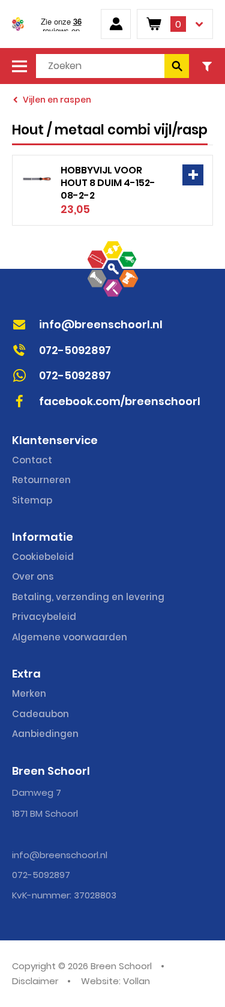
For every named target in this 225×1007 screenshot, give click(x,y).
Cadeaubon (40, 714)
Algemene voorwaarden (69, 637)
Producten (19, 66)
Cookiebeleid (43, 556)
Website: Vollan (115, 981)
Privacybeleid (44, 616)
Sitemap (32, 500)
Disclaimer (35, 981)
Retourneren (41, 479)
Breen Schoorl (18, 24)
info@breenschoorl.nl (101, 324)
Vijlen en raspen (57, 100)
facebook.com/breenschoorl (119, 401)
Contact (32, 460)
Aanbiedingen (45, 733)
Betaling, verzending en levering (88, 597)
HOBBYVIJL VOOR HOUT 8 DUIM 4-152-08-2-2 (108, 182)
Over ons (32, 576)
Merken (29, 693)
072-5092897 (75, 350)
